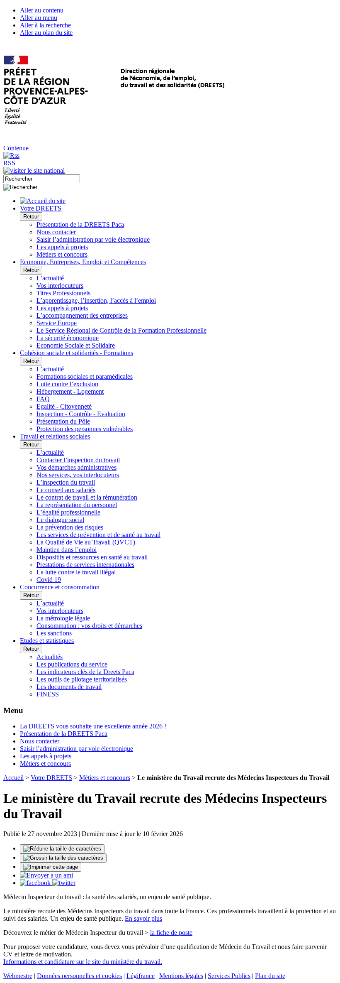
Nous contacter (56, 231)
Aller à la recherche (45, 25)
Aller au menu (38, 17)
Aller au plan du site (46, 32)
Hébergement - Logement (70, 391)
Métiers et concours (61, 254)
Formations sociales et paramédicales (84, 376)
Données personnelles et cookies (79, 975)
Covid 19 (48, 579)
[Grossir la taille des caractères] (63, 858)
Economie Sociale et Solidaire (75, 345)
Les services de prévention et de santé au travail (98, 534)
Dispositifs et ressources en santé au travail (92, 557)
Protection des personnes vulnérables (84, 428)
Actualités (49, 656)
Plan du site (270, 975)
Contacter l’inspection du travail (78, 459)
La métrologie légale (63, 618)
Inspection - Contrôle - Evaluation (80, 413)
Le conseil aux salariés (65, 489)
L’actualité (50, 278)
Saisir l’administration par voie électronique (93, 239)
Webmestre (17, 975)
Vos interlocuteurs (59, 285)
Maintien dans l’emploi (66, 549)
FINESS (47, 694)
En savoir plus (143, 918)
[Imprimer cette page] (50, 867)
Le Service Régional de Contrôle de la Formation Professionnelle (121, 330)
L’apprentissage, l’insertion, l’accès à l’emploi (96, 300)
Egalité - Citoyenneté (64, 406)
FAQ (43, 398)
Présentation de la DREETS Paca (80, 224)
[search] (41, 178)
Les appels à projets (62, 246)
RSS (9, 163)
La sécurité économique (67, 337)
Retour (31, 216)
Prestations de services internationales (85, 564)
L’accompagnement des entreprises (82, 315)
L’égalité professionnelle (68, 512)
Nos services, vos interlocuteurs (77, 474)
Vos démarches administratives (76, 467)
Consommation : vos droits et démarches (89, 625)
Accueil (13, 777)
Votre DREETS (51, 777)
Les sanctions (54, 633)
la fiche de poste (171, 932)
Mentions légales (181, 975)
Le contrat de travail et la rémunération (86, 497)
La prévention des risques (69, 527)
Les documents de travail (69, 686)
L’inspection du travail (65, 482)
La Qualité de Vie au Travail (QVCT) (85, 542)
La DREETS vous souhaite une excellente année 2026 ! (93, 726)
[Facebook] (36, 882)
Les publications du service (71, 664)
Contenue (16, 148)
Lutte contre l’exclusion (67, 383)
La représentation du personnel (76, 504)
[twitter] (63, 882)
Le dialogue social (60, 519)
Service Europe (56, 322)
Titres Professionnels (63, 293)
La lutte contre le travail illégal (76, 572)
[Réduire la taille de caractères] (62, 848)
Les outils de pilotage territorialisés (81, 679)
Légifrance (140, 975)
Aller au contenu (41, 10)
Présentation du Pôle (63, 421)
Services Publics (229, 975)
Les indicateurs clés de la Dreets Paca (85, 671)
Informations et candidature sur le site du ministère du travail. (82, 961)
